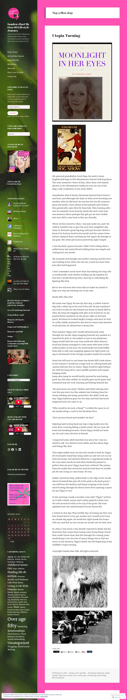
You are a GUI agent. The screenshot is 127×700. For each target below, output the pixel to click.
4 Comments (59, 678)
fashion (21, 569)
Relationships (16, 630)
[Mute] (26, 406)
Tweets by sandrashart (16, 474)
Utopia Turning (66, 35)
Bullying (19, 562)
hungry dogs (57, 675)
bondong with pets (96, 673)
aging (10, 557)
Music (16, 607)
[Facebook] (12, 449)
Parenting (22, 626)
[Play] (11, 406)
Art (15, 557)
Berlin (23, 559)
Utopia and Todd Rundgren (17, 327)
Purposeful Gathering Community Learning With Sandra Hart (17, 343)
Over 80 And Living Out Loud (18, 310)
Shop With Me (13, 60)
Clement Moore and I (15, 315)
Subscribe (13, 113)
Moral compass (20, 592)
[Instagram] (9, 449)
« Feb (12, 542)
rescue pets (82, 675)
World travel (23, 646)
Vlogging (12, 646)
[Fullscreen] (29, 406)
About (15, 218)
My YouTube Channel (15, 56)
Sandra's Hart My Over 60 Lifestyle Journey (18, 27)
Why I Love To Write (15, 72)
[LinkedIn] (19, 449)
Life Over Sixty (15, 582)
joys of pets (67, 675)
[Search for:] (18, 134)
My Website (11, 64)
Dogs (15, 569)
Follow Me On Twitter (17, 469)
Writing (11, 649)
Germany (21, 576)
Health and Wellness (18, 579)
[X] (16, 449)
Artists (18, 559)
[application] (18, 402)
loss (74, 675)
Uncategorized (18, 643)
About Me (11, 68)
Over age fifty (80, 673)
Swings (10, 336)
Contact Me (11, 76)
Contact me (17, 242)
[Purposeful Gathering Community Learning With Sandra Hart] (18, 358)
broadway (12, 562)
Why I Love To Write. (21, 289)
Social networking (16, 639)
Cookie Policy (44, 696)
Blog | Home (12, 52)
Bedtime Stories (19, 211)
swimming (91, 675)
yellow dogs (101, 675)
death (107, 673)
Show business (14, 634)
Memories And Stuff (15, 332)
